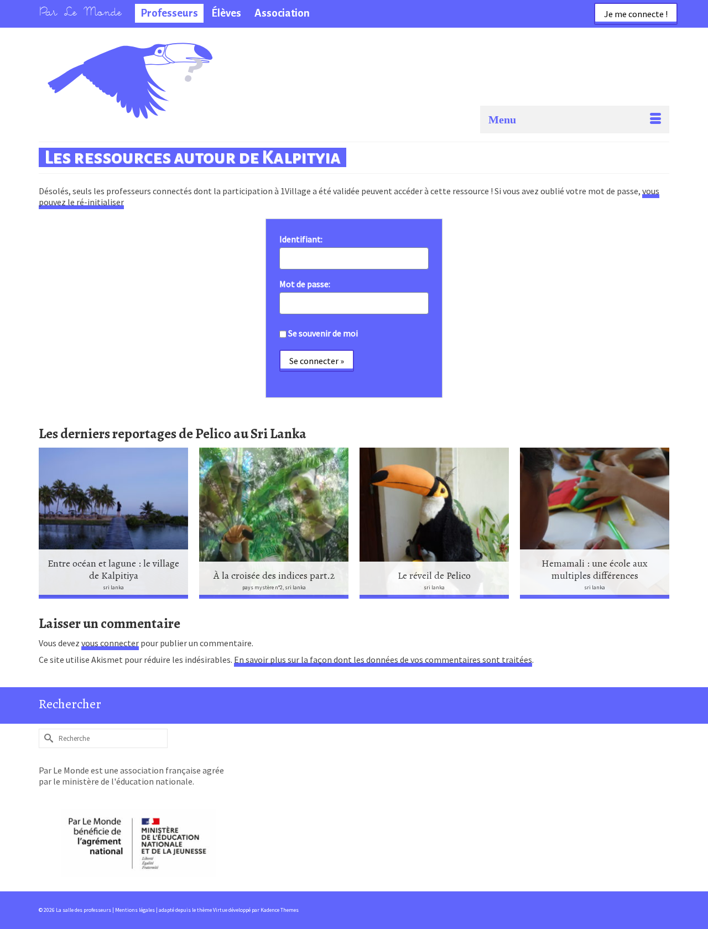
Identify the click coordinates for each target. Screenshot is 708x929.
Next (659, 523)
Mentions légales (135, 910)
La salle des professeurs (99, 58)
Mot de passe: (304, 283)
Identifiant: (300, 239)
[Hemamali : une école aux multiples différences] (594, 523)
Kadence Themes (280, 910)
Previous (48, 523)
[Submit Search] (47, 738)
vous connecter (110, 642)
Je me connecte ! (636, 13)
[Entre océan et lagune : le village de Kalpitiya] (113, 523)
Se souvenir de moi (323, 333)
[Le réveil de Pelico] (434, 523)
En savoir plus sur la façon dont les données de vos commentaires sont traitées (383, 659)
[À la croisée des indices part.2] (273, 523)
